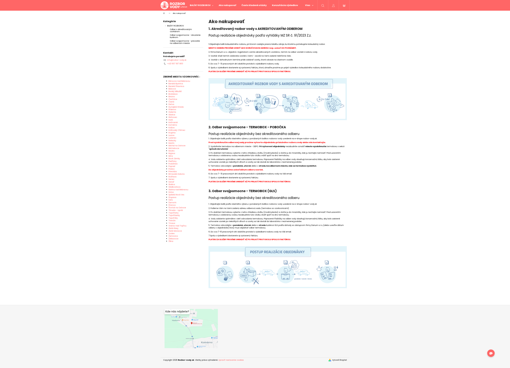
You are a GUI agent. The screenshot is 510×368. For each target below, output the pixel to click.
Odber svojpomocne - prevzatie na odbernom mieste (185, 42)
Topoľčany (174, 212)
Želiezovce (173, 238)
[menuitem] (201, 5)
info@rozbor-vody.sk (176, 60)
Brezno (172, 96)
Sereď (171, 182)
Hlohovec (173, 117)
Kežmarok (173, 122)
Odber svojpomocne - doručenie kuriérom (185, 36)
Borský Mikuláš (175, 91)
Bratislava (173, 94)
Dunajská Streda (176, 107)
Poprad (172, 166)
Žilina (171, 241)
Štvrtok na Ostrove (177, 207)
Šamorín (172, 202)
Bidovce (172, 88)
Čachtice (173, 99)
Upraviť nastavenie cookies (231, 360)
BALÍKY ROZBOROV (175, 25)
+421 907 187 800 (175, 63)
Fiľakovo (172, 109)
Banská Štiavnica (176, 86)
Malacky (172, 140)
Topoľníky (173, 218)
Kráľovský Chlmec (177, 130)
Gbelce (172, 114)
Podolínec (173, 163)
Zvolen (172, 233)
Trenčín (172, 220)
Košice (172, 127)
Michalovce (174, 148)
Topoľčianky (174, 215)
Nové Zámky (174, 158)
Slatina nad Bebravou (178, 189)
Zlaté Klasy (173, 228)
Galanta (172, 112)
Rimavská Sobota (177, 174)
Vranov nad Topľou (177, 225)
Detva (171, 104)
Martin (171, 143)
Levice (171, 135)
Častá (171, 101)
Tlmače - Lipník (176, 210)
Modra (171, 150)
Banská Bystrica (176, 83)
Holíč (171, 120)
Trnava (172, 223)
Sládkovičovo (175, 187)
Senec (171, 179)
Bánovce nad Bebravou (179, 81)
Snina (171, 192)
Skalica (172, 184)
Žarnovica (173, 236)
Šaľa (171, 200)
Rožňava (172, 176)
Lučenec (172, 138)
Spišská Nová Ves (176, 194)
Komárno (173, 125)
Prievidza (173, 171)
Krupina (172, 132)
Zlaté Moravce (175, 231)
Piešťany (173, 161)
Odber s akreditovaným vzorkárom (181, 30)
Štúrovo (172, 205)
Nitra (171, 156)
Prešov (172, 169)
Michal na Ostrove (177, 145)
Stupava (172, 197)
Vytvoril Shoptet (339, 360)
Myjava (172, 153)
